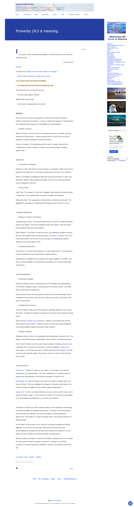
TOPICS (109, 49)
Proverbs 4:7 (20, 370)
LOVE (109, 66)
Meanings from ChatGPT (114, 81)
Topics (55, 14)
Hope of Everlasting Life (113, 67)
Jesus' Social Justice (113, 69)
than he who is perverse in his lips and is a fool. (33, 76)
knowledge (19, 457)
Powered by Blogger (55, 500)
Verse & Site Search (112, 48)
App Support (110, 77)
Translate (122, 160)
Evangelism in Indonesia (114, 60)
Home (17, 14)
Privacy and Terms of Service (115, 83)
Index (62, 14)
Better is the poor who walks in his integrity (42, 71)
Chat (34, 479)
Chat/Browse (26, 14)
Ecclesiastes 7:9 (21, 381)
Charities (109, 70)
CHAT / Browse (111, 46)
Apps (36, 14)
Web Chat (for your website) (114, 74)
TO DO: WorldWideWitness (114, 84)
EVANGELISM (111, 58)
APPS (109, 71)
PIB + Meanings (43, 479)
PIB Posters (110, 55)
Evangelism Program (74, 14)
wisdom (31, 457)
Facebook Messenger (113, 73)
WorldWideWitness (70, 479)
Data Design (110, 80)
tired (26, 457)
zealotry (38, 457)
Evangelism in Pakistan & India (115, 64)
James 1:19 (20, 392)
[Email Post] (17, 468)
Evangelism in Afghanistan (114, 59)
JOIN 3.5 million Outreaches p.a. (116, 45)
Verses (111, 39)
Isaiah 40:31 (65, 347)
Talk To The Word (25, 4)
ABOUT (109, 78)
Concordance (111, 56)
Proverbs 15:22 (31, 321)
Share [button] (83, 49)
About (86, 14)
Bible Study (45, 14)
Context (18, 67)
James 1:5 (55, 235)
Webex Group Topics (113, 76)
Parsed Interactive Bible (113, 52)
